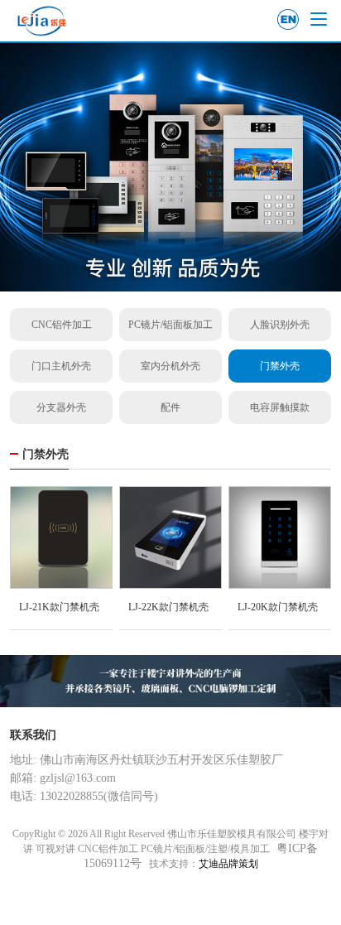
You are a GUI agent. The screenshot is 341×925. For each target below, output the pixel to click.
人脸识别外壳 (280, 324)
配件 (170, 407)
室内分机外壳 (170, 366)
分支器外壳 (61, 407)
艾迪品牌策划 (228, 864)
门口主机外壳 (61, 366)
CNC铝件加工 (61, 324)
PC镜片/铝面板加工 (170, 324)
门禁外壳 (280, 366)
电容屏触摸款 (280, 407)
